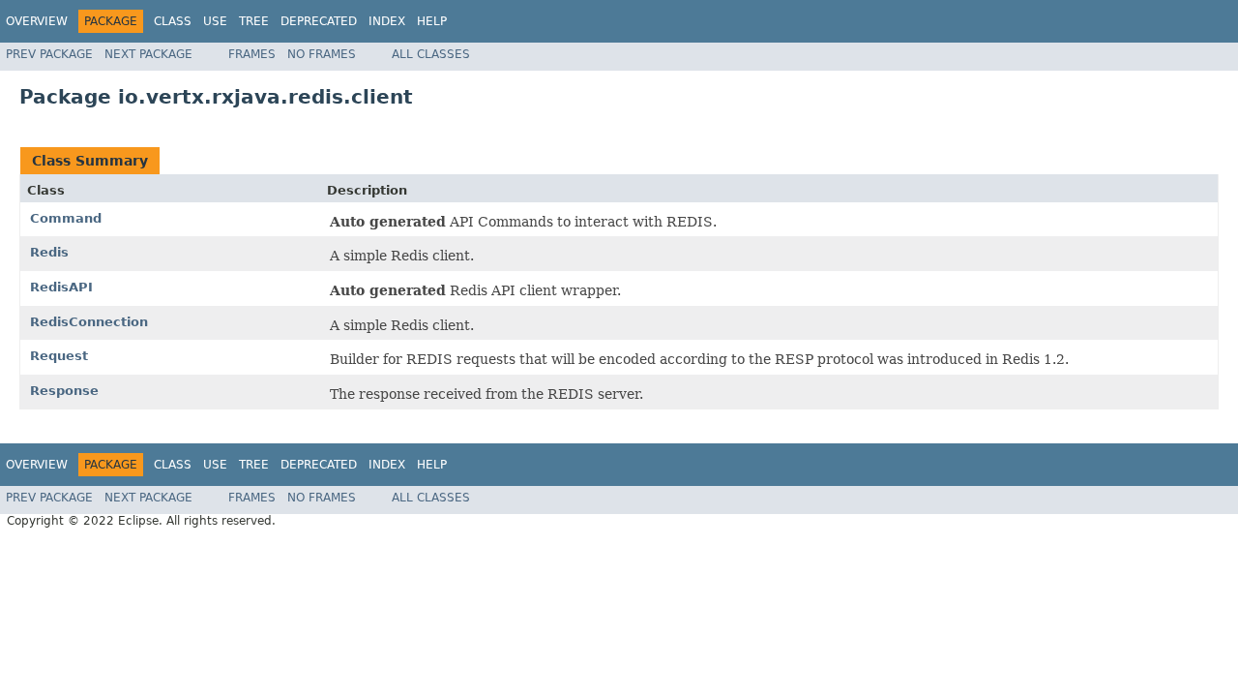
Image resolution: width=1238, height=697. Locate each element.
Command (66, 218)
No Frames (321, 54)
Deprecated (318, 21)
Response (64, 390)
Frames (252, 54)
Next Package (148, 54)
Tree (254, 21)
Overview (37, 21)
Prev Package (49, 54)
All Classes (431, 54)
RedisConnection (89, 322)
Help (432, 21)
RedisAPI (61, 287)
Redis (49, 252)
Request (59, 355)
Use (215, 21)
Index (386, 21)
